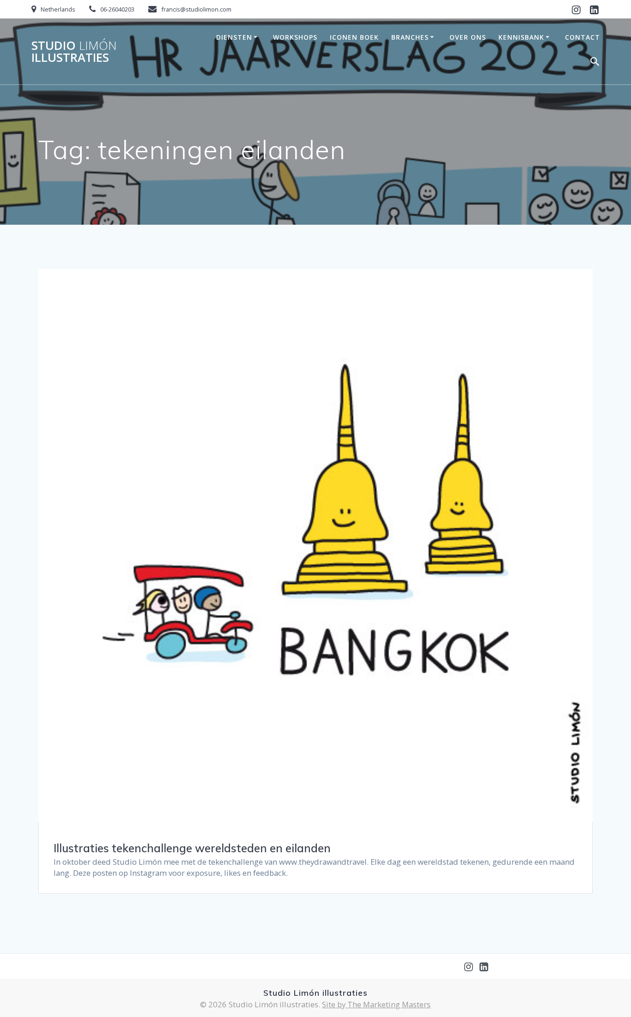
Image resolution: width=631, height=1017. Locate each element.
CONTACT (582, 37)
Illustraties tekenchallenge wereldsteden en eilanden (192, 848)
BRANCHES (410, 37)
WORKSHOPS (295, 37)
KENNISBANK (521, 37)
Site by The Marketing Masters (376, 1004)
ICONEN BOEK (354, 37)
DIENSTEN (234, 37)
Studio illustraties (74, 51)
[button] (595, 63)
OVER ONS (467, 37)
